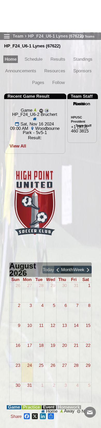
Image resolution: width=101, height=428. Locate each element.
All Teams (87, 36)
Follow (58, 82)
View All (18, 146)
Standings (82, 59)
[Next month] (88, 269)
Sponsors (82, 70)
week (78, 269)
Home (11, 59)
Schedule (33, 59)
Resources (54, 70)
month (67, 269)
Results (58, 59)
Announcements (20, 70)
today (48, 269)
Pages (38, 82)
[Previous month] (57, 269)
